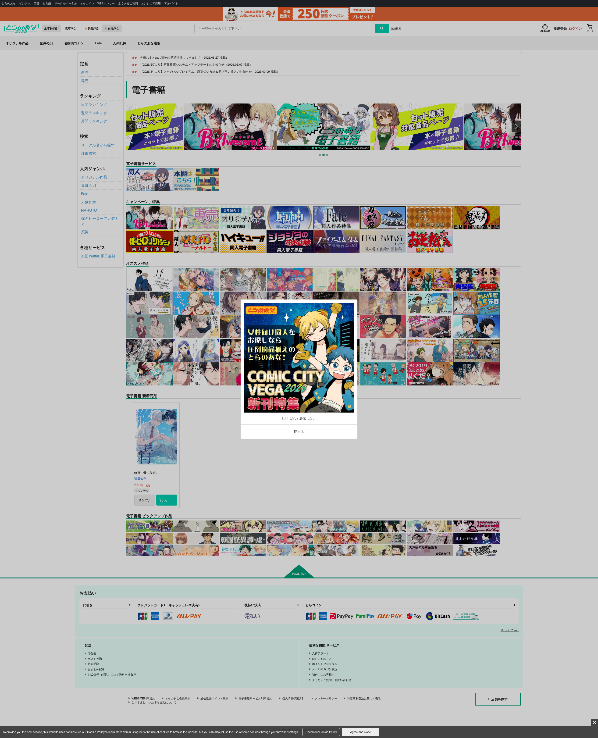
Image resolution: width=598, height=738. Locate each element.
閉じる (299, 431)
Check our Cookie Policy (321, 732)
